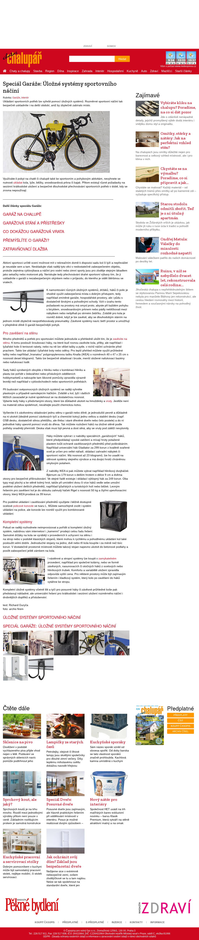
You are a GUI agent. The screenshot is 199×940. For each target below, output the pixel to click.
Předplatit (180, 715)
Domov (111, 46)
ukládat (17, 182)
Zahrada (87, 71)
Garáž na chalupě (22, 214)
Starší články (183, 71)
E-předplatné (95, 922)
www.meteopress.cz (185, 66)
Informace (157, 922)
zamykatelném (107, 558)
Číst (180, 720)
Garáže (16, 97)
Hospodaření (115, 71)
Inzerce (117, 922)
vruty (109, 401)
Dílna (60, 71)
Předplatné (70, 922)
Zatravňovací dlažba (25, 249)
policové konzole (23, 505)
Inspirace (73, 71)
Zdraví (87, 46)
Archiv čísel (180, 731)
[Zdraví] (165, 906)
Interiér (99, 71)
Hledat (122, 59)
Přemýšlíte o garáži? (26, 240)
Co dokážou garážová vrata (33, 231)
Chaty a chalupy (20, 71)
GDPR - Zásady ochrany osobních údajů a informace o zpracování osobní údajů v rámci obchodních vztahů (99, 936)
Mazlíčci (166, 71)
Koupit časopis (180, 726)
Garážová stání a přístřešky (34, 223)
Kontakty (136, 922)
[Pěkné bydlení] (32, 906)
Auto (144, 71)
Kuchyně (132, 71)
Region (49, 71)
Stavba (37, 71)
